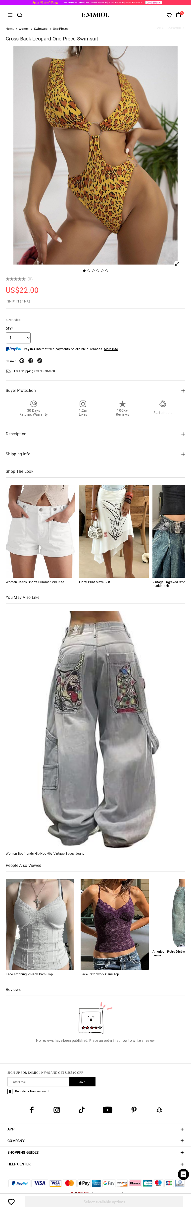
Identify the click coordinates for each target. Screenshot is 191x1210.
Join (82, 1082)
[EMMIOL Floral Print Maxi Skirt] (114, 531)
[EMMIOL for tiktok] (81, 1110)
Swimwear (41, 29)
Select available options (104, 1201)
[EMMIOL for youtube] (107, 1110)
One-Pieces (60, 29)
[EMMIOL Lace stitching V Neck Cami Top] (40, 924)
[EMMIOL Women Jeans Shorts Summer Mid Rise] (40, 531)
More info (111, 349)
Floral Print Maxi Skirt (94, 582)
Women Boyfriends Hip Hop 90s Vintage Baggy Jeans (45, 853)
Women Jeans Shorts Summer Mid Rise (35, 582)
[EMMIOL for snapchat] (159, 1110)
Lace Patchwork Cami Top (100, 974)
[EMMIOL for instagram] (56, 1110)
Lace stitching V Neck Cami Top (29, 974)
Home (10, 29)
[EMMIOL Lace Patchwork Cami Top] (115, 924)
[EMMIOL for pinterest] (134, 1110)
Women (24, 29)
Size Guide (13, 320)
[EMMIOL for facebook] (31, 1110)
